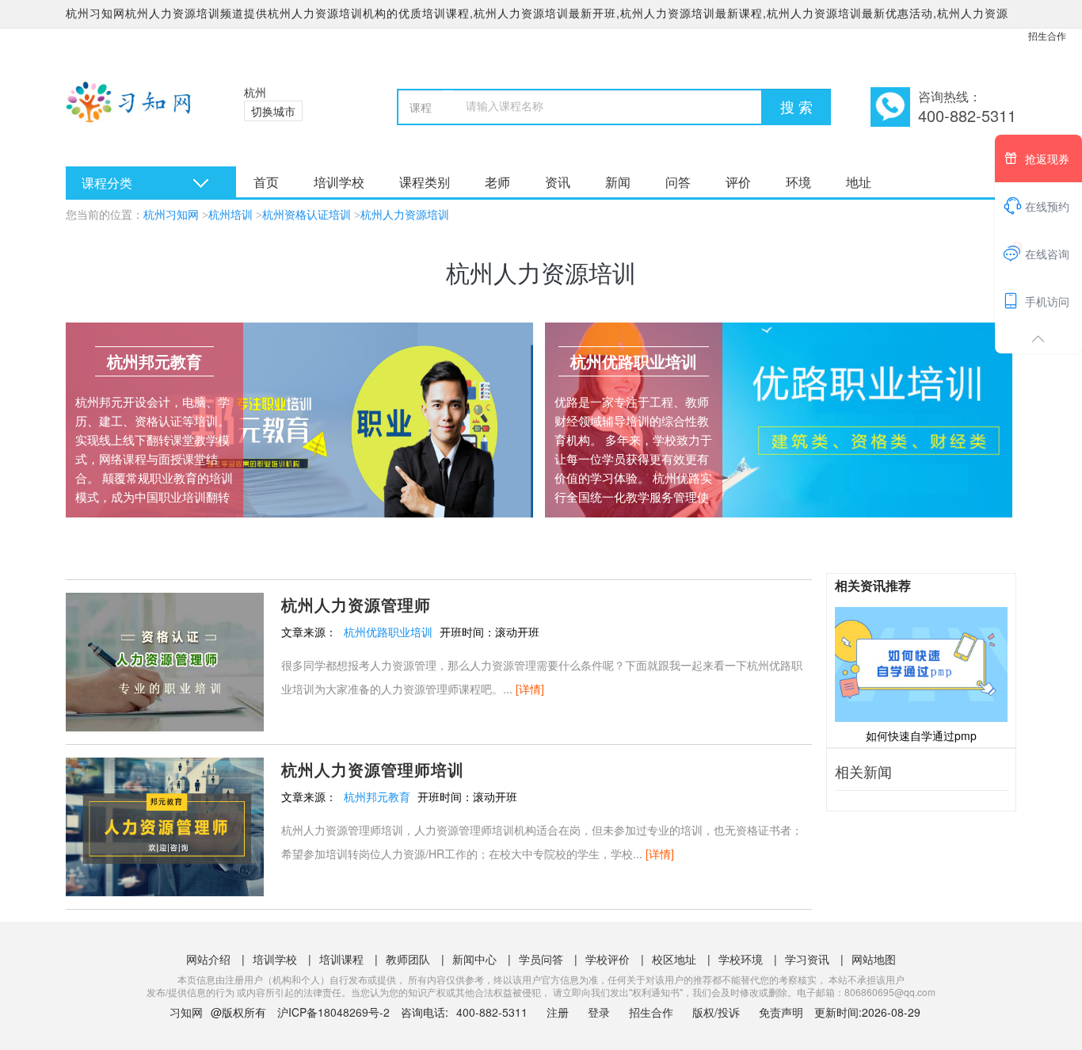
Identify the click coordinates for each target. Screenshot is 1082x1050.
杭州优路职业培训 (388, 632)
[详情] (530, 689)
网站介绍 (208, 959)
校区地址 (674, 959)
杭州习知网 (171, 215)
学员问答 (541, 959)
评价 (738, 182)
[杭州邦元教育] (299, 420)
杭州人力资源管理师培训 (372, 769)
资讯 (557, 182)
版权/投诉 (716, 1012)
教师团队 (408, 959)
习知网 (186, 1012)
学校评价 (607, 959)
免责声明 (781, 1012)
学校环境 (740, 959)
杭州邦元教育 (377, 796)
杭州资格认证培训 (306, 215)
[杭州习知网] (135, 111)
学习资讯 (807, 959)
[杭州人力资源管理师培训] (165, 825)
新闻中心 (474, 959)
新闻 (618, 182)
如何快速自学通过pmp (921, 735)
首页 (266, 182)
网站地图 (874, 959)
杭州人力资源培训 (404, 215)
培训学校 (339, 182)
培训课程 (341, 959)
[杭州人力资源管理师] (165, 660)
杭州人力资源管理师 (356, 604)
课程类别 (424, 182)
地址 (858, 182)
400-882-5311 (493, 1012)
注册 (558, 1012)
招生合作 (1047, 35)
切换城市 (273, 111)
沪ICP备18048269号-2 (333, 1012)
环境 (798, 182)
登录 (599, 1012)
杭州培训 (230, 215)
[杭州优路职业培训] (778, 420)
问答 (678, 182)
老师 (497, 182)
